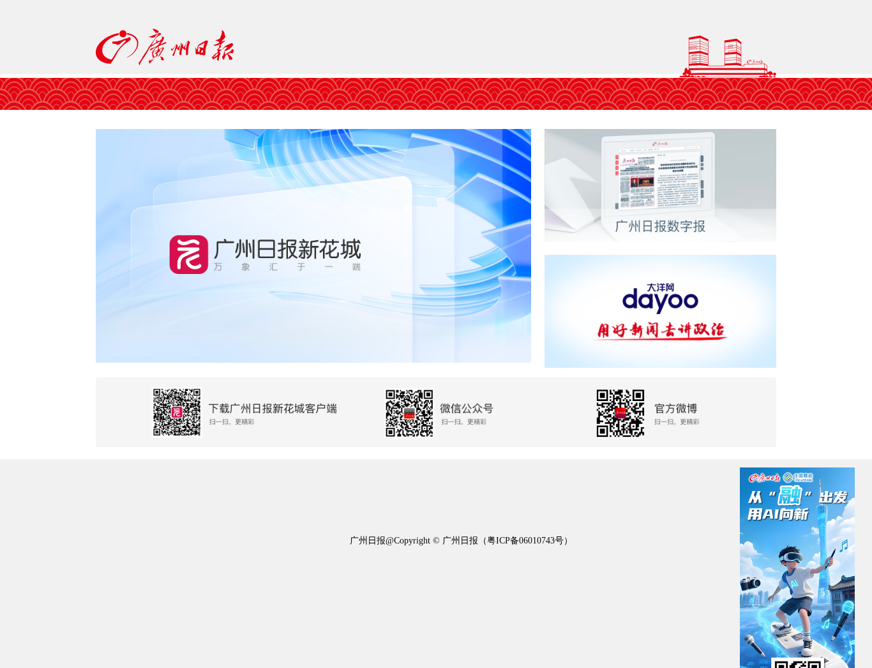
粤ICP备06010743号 (525, 540)
